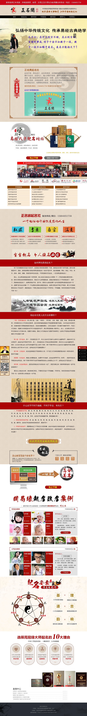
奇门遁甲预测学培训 (61, 201)
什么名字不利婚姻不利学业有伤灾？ (40, 189)
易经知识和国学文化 (61, 203)
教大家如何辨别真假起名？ (38, 196)
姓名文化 (24, 17)
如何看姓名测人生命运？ (38, 199)
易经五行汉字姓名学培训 (62, 192)
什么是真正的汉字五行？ (38, 201)
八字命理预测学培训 (61, 189)
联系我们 (72, 17)
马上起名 (83, 347)
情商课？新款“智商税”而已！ (19, 695)
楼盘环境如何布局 (12, 199)
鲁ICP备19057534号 (52, 712)
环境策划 (43, 17)
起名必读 (83, 356)
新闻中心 (62, 17)
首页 (14, 17)
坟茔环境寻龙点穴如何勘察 (14, 203)
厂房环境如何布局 (12, 196)
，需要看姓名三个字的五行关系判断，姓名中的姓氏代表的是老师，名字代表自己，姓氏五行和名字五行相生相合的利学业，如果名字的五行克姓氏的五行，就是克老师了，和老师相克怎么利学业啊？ (43, 429)
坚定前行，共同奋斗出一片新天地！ (20, 693)
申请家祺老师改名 (69, 549)
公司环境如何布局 (12, 192)
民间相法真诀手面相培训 (62, 199)
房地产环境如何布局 (13, 201)
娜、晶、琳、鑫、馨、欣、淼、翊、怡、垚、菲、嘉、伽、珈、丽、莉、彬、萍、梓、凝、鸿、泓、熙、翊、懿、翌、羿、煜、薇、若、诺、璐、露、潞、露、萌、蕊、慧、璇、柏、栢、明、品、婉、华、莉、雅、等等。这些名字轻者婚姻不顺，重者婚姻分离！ (42, 413)
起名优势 (83, 350)
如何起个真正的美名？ (37, 203)
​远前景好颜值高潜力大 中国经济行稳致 (21, 697)
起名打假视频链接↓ (31, 90)
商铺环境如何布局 (12, 194)
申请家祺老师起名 (69, 509)
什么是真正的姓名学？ (37, 192)
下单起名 (65, 532)
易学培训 (33, 17)
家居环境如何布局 (12, 189)
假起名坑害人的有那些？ (38, 194)
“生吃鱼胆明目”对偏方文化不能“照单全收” (22, 699)
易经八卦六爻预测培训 (61, 194)
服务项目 (53, 17)
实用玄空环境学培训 (61, 196)
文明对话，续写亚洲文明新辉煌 (19, 691)
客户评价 (83, 353)
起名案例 (83, 359)
